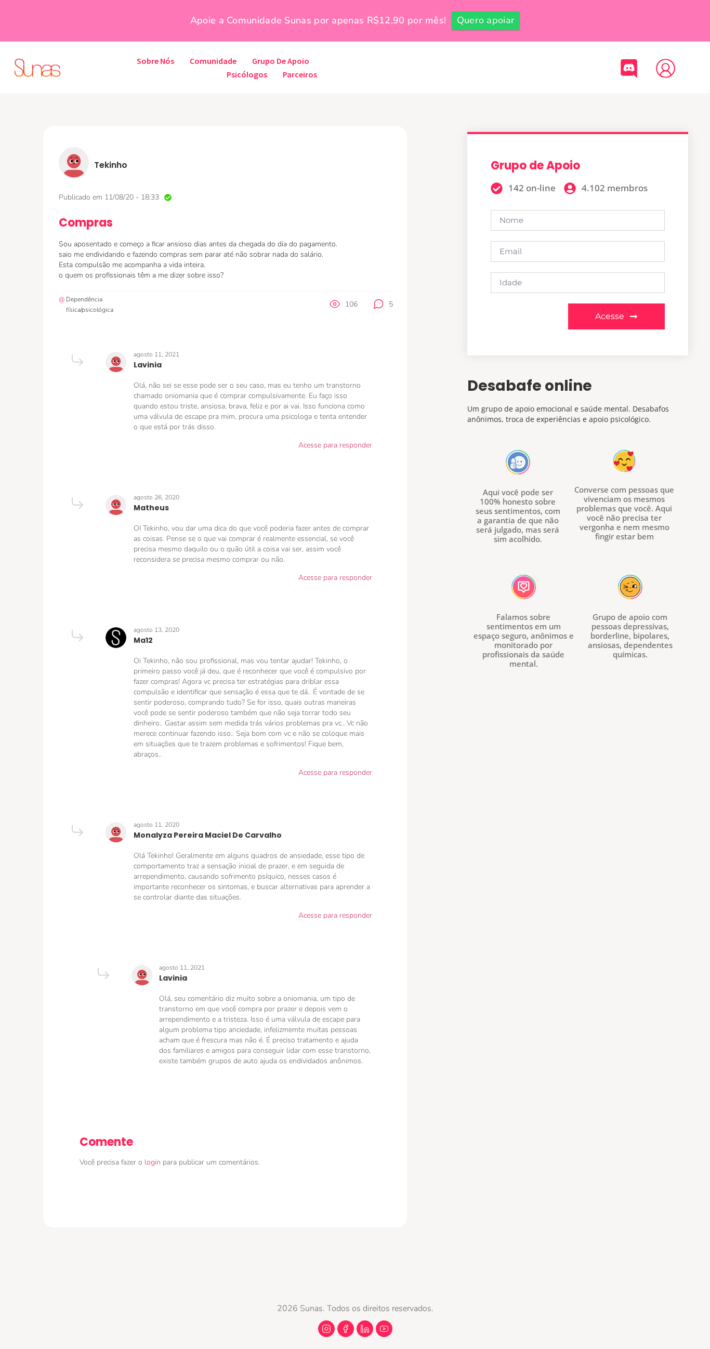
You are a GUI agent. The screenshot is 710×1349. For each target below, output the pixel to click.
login (153, 1162)
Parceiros (300, 74)
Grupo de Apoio (280, 61)
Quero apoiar (486, 20)
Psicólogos (247, 74)
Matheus (151, 507)
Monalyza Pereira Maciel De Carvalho (208, 835)
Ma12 (143, 640)
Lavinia (148, 365)
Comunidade (213, 61)
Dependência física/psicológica (89, 304)
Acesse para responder (335, 445)
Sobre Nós (155, 61)
